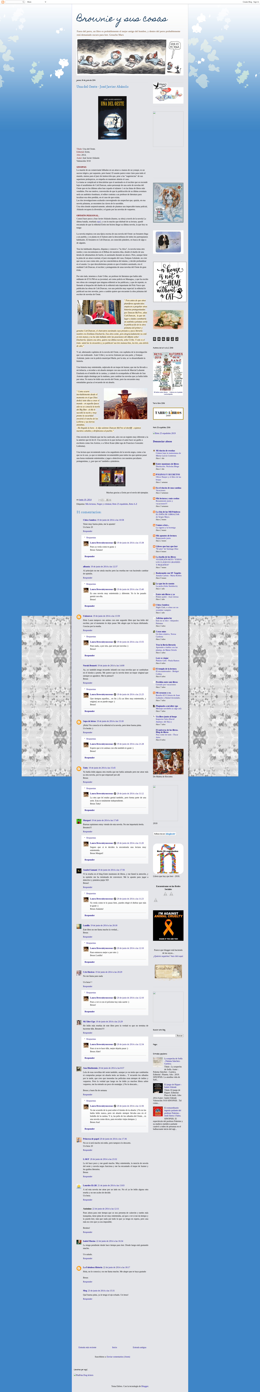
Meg (85, 1290)
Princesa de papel (91, 1139)
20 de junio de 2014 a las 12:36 (130, 1106)
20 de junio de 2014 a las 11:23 (130, 899)
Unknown (87, 616)
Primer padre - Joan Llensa (167, 597)
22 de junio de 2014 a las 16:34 (109, 1241)
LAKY (86, 1159)
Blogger (144, 1386)
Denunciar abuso (162, 441)
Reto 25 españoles (120, 504)
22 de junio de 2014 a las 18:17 (116, 1267)
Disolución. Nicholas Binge (167, 466)
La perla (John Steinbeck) (167, 586)
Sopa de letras (89, 721)
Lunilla (86, 925)
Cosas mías (161, 631)
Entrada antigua (139, 1347)
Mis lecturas (90, 504)
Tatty (85, 768)
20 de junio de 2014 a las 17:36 (113, 1139)
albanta (86, 566)
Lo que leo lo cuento (165, 583)
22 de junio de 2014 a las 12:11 (105, 1209)
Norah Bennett (90, 665)
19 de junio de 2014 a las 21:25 (130, 694)
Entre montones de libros (167, 464)
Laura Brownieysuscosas (101, 543)
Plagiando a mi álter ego (167, 706)
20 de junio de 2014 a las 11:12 (130, 793)
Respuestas (91, 537)
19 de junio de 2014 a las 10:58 (110, 520)
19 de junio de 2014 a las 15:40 (130, 589)
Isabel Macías (89, 1241)
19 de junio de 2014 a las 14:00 (111, 665)
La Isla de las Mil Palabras (168, 512)
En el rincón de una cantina (168, 488)
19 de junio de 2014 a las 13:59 (106, 616)
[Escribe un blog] (102, 500)
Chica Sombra (89, 520)
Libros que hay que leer (167, 546)
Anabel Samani (90, 870)
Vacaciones (160, 490)
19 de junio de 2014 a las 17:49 (105, 820)
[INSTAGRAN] (155, 902)
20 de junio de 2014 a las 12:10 (130, 948)
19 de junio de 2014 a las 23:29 (109, 1021)
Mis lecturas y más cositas (167, 498)
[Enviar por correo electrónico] (99, 500)
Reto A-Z (133, 504)
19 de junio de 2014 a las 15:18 (110, 721)
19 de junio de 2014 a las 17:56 (111, 870)
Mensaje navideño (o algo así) (168, 708)
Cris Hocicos (89, 972)
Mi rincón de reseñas (165, 450)
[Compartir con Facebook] (107, 500)
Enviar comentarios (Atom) (118, 1357)
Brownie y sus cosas (122, 19)
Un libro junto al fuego (166, 716)
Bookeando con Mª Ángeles (168, 573)
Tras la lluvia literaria (166, 645)
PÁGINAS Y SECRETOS (168, 474)
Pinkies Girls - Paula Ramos (167, 660)
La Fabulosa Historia (92, 1267)
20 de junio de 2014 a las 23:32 (103, 1159)
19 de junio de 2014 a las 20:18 (103, 925)
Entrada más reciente (87, 1347)
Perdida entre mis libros (167, 682)
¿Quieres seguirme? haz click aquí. (168, 956)
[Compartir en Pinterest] (110, 500)
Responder (87, 531)
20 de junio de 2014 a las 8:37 (111, 1068)
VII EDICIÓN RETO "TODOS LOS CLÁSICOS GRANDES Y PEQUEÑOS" (169, 562)
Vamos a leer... (162, 525)
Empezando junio (163, 538)
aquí (99, 221)
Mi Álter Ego (89, 1021)
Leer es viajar (162, 658)
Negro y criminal (104, 504)
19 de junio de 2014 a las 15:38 (130, 543)
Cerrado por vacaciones (166, 684)
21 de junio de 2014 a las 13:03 (111, 1185)
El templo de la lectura (166, 669)
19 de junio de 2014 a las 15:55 (130, 642)
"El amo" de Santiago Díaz (167, 549)
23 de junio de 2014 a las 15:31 (101, 1290)
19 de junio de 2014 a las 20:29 (108, 972)
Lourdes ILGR (90, 1185)
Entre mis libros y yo (165, 594)
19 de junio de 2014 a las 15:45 (102, 768)
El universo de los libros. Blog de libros (167, 731)
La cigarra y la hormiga (166, 527)
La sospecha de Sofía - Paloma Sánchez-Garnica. (173, 1061)
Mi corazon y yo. (163, 693)
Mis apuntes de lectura (166, 536)
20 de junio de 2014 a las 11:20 (130, 843)
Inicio (114, 1347)
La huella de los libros (166, 557)
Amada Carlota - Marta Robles (169, 575)
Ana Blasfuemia (90, 1068)
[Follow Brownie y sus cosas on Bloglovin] (164, 835)
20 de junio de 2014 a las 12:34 (130, 1044)
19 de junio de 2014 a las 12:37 (104, 566)
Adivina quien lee (164, 618)
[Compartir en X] (105, 500)
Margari (87, 820)
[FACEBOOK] (165, 895)
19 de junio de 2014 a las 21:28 (130, 744)
